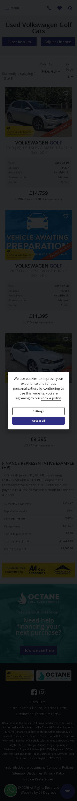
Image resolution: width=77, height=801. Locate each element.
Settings (38, 411)
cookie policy (51, 398)
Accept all (38, 421)
